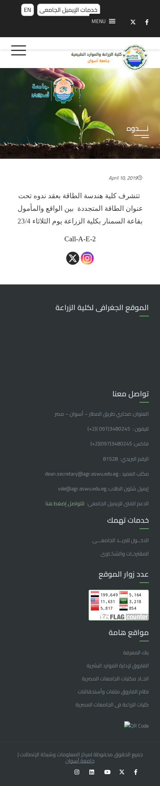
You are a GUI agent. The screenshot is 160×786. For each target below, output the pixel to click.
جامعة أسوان (80, 761)
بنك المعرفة (136, 652)
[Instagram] (87, 258)
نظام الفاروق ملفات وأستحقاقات (113, 691)
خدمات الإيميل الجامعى (68, 9)
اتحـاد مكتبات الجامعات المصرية (115, 678)
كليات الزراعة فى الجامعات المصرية (112, 704)
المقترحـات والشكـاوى (124, 553)
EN (27, 9)
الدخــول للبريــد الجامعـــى (120, 540)
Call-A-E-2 (80, 239)
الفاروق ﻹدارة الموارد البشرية (118, 665)
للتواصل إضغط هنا (65, 503)
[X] (72, 258)
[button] (99, 21)
